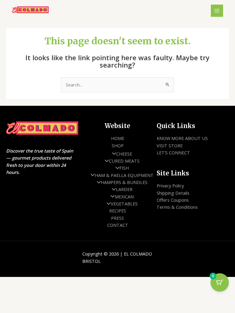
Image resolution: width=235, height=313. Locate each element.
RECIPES (117, 211)
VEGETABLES (124, 204)
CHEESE (124, 154)
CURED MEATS (124, 161)
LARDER (124, 189)
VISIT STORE (170, 145)
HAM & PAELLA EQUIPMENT (124, 175)
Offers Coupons (173, 200)
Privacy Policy (170, 185)
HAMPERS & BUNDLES (124, 182)
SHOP (118, 145)
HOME (117, 138)
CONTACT (117, 225)
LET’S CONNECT (173, 152)
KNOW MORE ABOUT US (182, 138)
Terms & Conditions (177, 207)
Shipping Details (173, 193)
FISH (124, 168)
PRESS (117, 218)
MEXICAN (124, 196)
